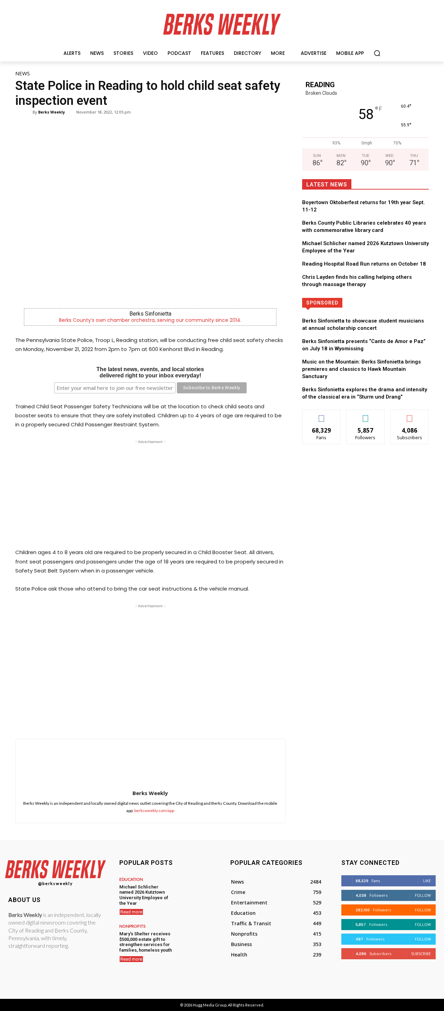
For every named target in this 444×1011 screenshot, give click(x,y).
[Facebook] (123, 721)
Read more (131, 911)
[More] (219, 721)
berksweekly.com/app (154, 810)
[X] (139, 721)
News (22, 73)
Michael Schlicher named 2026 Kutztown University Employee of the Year (143, 895)
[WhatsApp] (155, 721)
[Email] (187, 721)
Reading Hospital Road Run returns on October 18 (364, 264)
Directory (390, 302)
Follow (365, 415)
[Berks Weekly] (28, 112)
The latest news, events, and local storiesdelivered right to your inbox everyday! (150, 372)
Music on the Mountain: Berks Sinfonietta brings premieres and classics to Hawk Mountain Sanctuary (361, 369)
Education (131, 879)
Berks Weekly (51, 112)
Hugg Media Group (210, 1005)
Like (321, 415)
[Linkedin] (171, 721)
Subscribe (409, 415)
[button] (377, 53)
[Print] (203, 721)
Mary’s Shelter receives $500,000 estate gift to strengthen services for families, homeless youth (145, 942)
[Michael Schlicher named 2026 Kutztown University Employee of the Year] (195, 890)
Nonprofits (132, 926)
